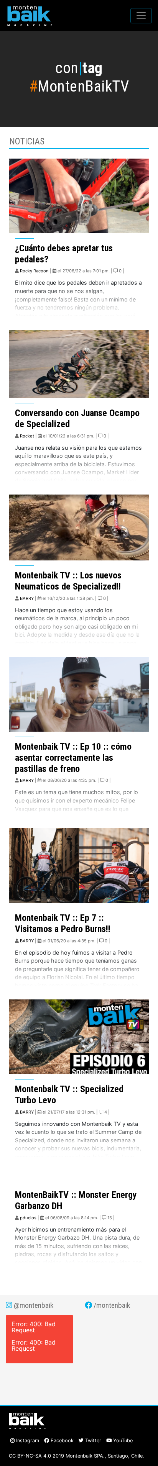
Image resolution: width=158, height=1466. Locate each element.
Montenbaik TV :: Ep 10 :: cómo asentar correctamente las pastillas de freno (73, 757)
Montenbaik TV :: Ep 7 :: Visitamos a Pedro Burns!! (62, 923)
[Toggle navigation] (141, 15)
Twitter (92, 1440)
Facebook (61, 1440)
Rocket (27, 436)
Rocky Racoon (34, 271)
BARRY (27, 598)
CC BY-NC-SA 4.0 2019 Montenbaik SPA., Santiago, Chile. (76, 1456)
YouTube (122, 1440)
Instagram (27, 1440)
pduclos (28, 1217)
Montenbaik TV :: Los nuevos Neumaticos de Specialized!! (68, 581)
